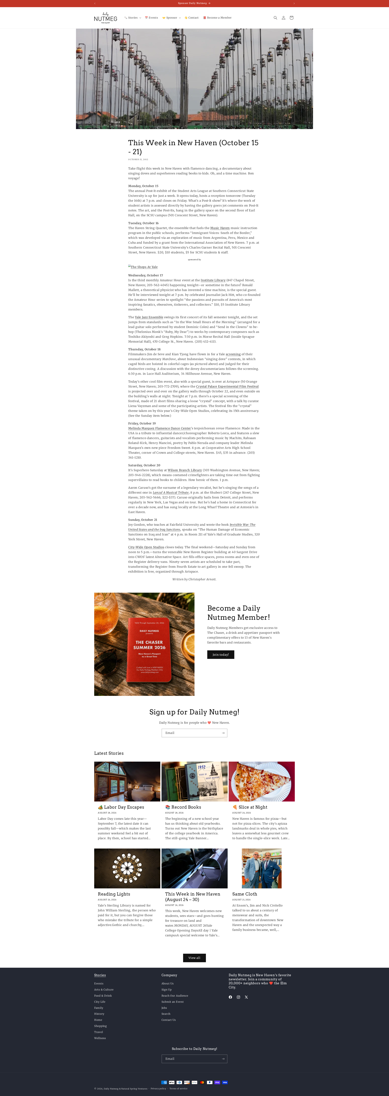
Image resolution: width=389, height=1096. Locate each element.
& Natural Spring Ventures (133, 1088)
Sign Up (167, 989)
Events (98, 983)
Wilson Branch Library (185, 470)
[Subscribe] (223, 733)
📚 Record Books (183, 807)
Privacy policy (158, 1088)
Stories (100, 975)
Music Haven (220, 228)
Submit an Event (173, 1001)
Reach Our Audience (175, 995)
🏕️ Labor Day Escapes (121, 807)
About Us (168, 983)
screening (233, 354)
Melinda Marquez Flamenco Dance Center (159, 428)
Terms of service (179, 1088)
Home (98, 1020)
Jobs (164, 1008)
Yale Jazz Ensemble (149, 317)
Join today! (221, 654)
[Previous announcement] (94, 3)
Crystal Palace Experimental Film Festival (227, 386)
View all (194, 958)
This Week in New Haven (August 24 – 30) (192, 896)
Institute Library (213, 280)
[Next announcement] (294, 3)
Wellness (100, 1038)
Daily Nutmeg (111, 1088)
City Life (99, 1001)
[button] (132, 18)
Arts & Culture (104, 989)
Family (98, 1008)
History (99, 1013)
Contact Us (169, 1020)
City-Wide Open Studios (146, 547)
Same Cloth (244, 894)
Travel (98, 1032)
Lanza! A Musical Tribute (171, 492)
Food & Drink (103, 995)
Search (166, 1013)
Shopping (100, 1026)
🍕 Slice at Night (249, 807)
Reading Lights (114, 894)
